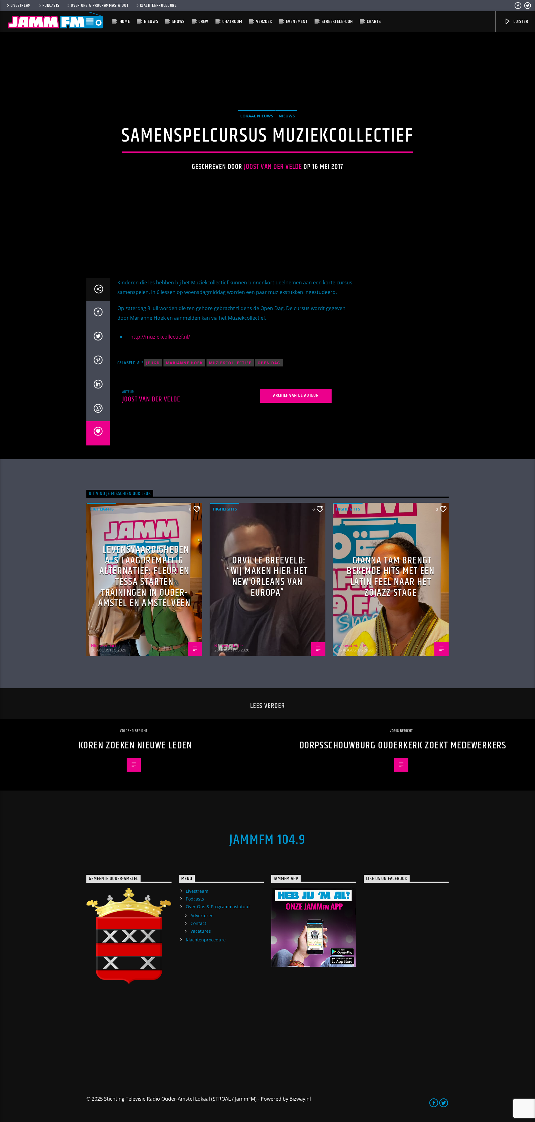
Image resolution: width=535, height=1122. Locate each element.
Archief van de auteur (296, 395)
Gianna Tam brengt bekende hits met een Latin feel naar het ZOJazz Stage (391, 576)
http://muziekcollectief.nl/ (160, 336)
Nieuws (151, 21)
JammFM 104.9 (267, 840)
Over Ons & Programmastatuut (99, 5)
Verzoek (264, 21)
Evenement (297, 21)
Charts (374, 21)
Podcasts (50, 5)
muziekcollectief (230, 363)
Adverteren (202, 915)
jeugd (153, 363)
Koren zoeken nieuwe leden (135, 745)
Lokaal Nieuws (256, 116)
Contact (198, 923)
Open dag (269, 363)
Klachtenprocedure (158, 5)
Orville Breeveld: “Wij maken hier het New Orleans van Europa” (267, 576)
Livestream (21, 5)
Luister (520, 21)
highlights (101, 509)
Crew (203, 21)
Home (125, 21)
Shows (178, 21)
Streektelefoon (337, 21)
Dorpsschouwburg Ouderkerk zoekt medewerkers (403, 745)
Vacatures (200, 931)
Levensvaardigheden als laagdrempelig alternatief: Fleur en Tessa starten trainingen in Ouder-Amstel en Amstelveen (144, 576)
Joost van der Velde (273, 166)
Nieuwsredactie (105, 645)
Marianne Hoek (184, 363)
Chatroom (232, 21)
